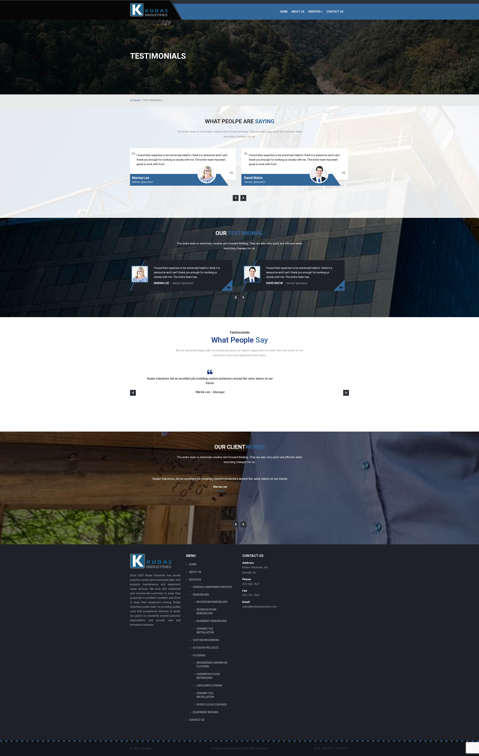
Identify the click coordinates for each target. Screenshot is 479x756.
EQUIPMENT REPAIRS (205, 712)
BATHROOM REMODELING (212, 601)
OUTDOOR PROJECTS (206, 647)
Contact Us (341, 748)
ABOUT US (297, 11)
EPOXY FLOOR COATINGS (211, 704)
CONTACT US (335, 11)
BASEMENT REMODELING (211, 620)
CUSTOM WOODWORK (206, 640)
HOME (284, 11)
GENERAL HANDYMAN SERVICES (212, 586)
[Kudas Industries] (148, 12)
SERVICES (314, 11)
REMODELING (201, 594)
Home (136, 100)
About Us (327, 748)
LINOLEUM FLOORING (209, 685)
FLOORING (199, 655)
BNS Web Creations (255, 748)
